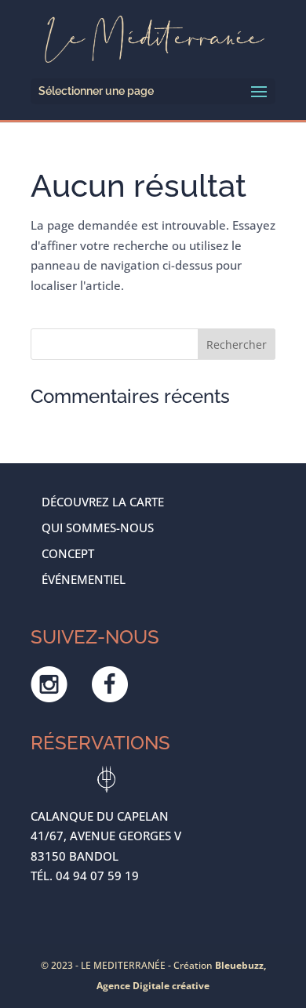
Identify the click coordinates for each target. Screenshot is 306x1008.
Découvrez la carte (103, 501)
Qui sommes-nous (98, 527)
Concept (68, 553)
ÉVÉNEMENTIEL (84, 579)
